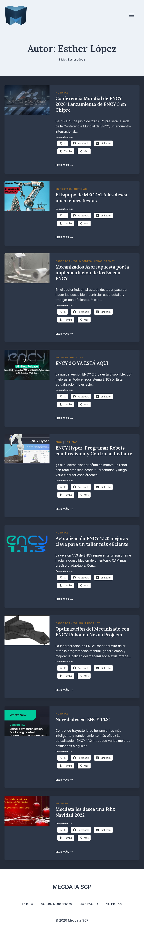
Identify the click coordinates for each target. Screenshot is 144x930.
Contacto (89, 904)
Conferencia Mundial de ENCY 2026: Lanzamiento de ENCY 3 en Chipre (91, 104)
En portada (64, 189)
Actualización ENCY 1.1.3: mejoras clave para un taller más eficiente (92, 541)
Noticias (62, 92)
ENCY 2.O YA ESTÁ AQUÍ (82, 363)
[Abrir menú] (133, 15)
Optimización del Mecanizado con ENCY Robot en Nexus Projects (93, 632)
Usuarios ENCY (104, 261)
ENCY (59, 442)
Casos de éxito (66, 261)
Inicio (27, 904)
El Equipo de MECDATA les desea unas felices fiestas (91, 198)
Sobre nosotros (56, 904)
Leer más (64, 165)
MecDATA (85, 261)
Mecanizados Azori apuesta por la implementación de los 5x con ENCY (92, 272)
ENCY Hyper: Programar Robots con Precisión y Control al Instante (94, 451)
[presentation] (27, 100)
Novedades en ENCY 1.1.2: (83, 719)
